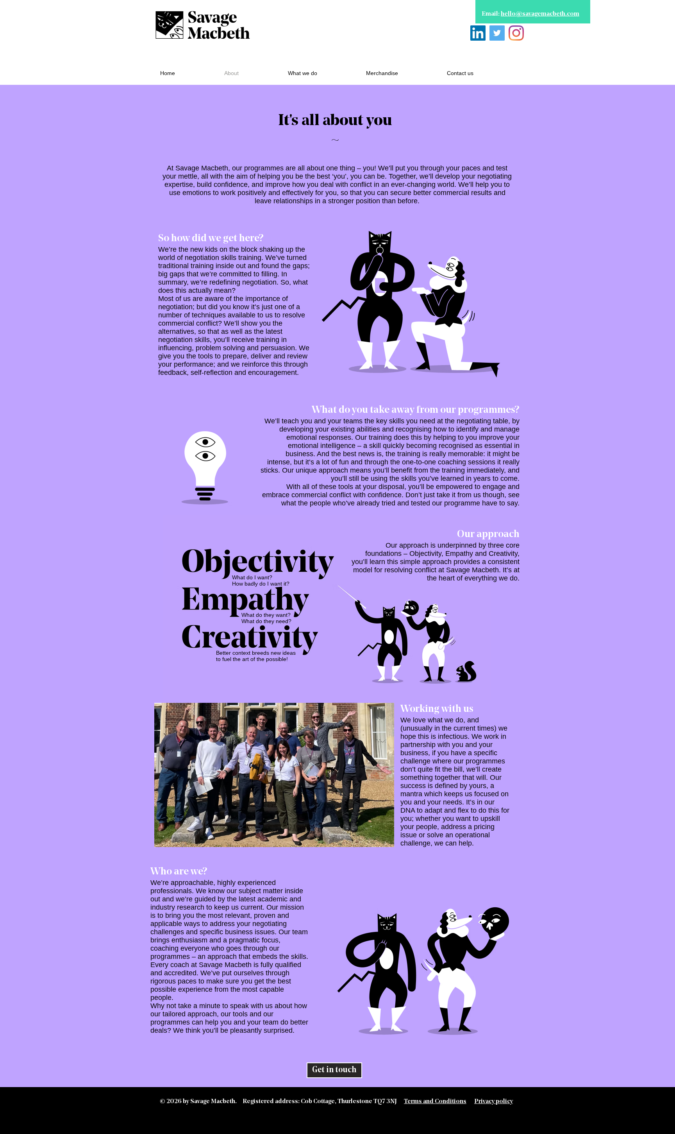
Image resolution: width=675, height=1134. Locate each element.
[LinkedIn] (478, 33)
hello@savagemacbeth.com (540, 14)
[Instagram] (516, 33)
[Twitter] (497, 33)
